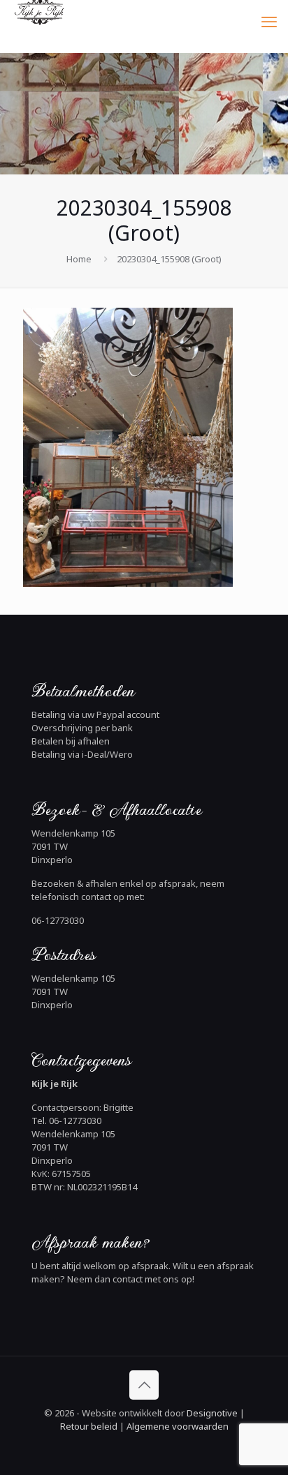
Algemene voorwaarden (176, 1426)
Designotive (212, 1413)
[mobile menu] (269, 21)
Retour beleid (88, 1426)
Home (79, 259)
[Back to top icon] (144, 1385)
